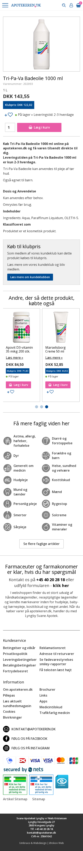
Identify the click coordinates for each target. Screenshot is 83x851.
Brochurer (47, 689)
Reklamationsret (52, 648)
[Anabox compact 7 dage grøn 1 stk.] (66, 328)
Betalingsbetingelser (19, 665)
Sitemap (38, 799)
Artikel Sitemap (15, 799)
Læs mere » (20, 357)
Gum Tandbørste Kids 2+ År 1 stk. (25, 349)
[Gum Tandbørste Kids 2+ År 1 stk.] (27, 328)
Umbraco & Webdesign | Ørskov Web (41, 843)
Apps (43, 701)
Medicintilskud (50, 707)
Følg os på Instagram (30, 748)
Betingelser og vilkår (19, 648)
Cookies (9, 711)
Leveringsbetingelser (20, 659)
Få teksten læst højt (55, 670)
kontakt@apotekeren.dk (33, 729)
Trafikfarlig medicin (54, 713)
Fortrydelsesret (15, 671)
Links (43, 695)
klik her (61, 585)
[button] (5, 5)
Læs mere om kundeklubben (30, 277)
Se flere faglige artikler (41, 544)
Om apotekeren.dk (18, 689)
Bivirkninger (12, 717)
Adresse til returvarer (56, 653)
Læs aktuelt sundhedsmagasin (17, 703)
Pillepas (9, 695)
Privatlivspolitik (15, 653)
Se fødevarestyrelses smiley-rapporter (56, 661)
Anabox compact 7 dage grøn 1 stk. (65, 349)
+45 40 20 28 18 (50, 579)
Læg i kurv (42, 127)
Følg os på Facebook (29, 738)
